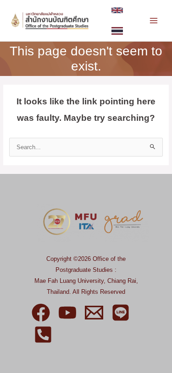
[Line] (121, 313)
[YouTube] (67, 313)
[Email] (94, 313)
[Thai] (117, 31)
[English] (117, 10)
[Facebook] (41, 313)
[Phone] (43, 335)
